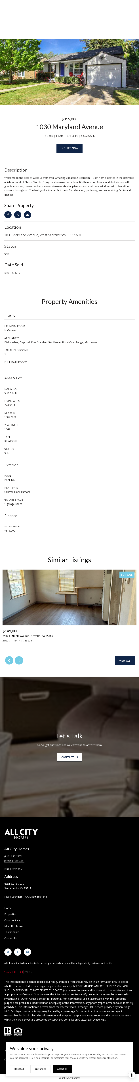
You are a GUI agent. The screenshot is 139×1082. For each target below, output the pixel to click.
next (19, 660)
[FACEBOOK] (17, 952)
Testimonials (11, 932)
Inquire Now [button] (69, 148)
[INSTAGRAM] (27, 952)
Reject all (19, 1068)
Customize (40, 1068)
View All (124, 660)
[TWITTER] (8, 952)
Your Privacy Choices (69, 1077)
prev (9, 660)
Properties (10, 914)
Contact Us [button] (69, 757)
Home (8, 908)
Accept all (62, 1068)
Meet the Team (13, 926)
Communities (12, 920)
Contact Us (10, 938)
